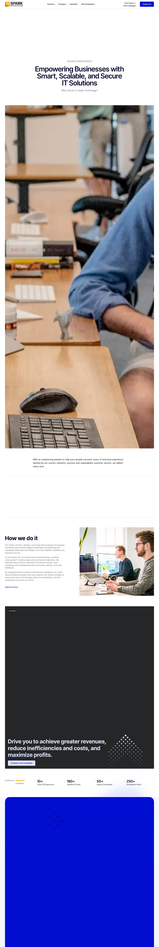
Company (62, 4)
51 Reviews (19, 783)
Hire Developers (87, 4)
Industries (73, 4)
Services (50, 4)
